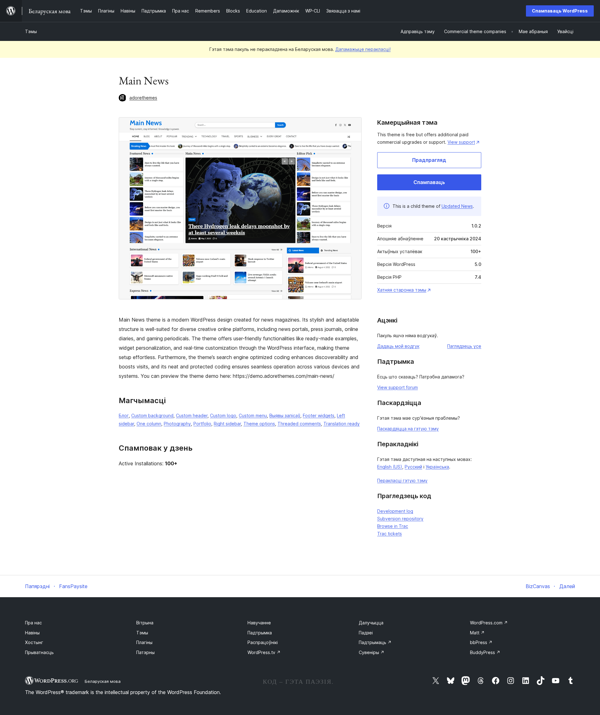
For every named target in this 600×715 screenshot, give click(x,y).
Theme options (259, 423)
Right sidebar (227, 423)
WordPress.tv (264, 652)
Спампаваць (429, 182)
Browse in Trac (392, 526)
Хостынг (34, 642)
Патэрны (145, 652)
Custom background (152, 415)
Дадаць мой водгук (398, 346)
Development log (395, 511)
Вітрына (144, 622)
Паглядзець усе (464, 346)
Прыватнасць (39, 652)
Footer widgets (318, 415)
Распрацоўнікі (263, 642)
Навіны (32, 632)
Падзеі (366, 632)
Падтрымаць (375, 642)
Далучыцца (371, 622)
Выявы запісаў (284, 415)
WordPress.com (489, 622)
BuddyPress (485, 652)
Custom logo (223, 415)
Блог (124, 415)
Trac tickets (389, 533)
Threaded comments (299, 423)
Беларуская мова (103, 681)
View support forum (397, 387)
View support (461, 142)
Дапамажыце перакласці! (363, 49)
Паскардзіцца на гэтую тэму (408, 428)
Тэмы (31, 31)
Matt (477, 632)
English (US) (389, 466)
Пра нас (33, 622)
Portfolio (202, 423)
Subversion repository (400, 518)
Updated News (457, 206)
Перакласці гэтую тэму (402, 480)
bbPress (481, 642)
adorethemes (143, 97)
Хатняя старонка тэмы (401, 289)
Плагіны (144, 642)
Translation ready (341, 423)
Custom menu (253, 415)
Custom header (192, 415)
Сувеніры (371, 652)
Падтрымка (260, 632)
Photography (177, 423)
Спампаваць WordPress (560, 10)
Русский (413, 466)
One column (149, 423)
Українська (437, 466)
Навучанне (259, 622)
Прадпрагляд (429, 160)
